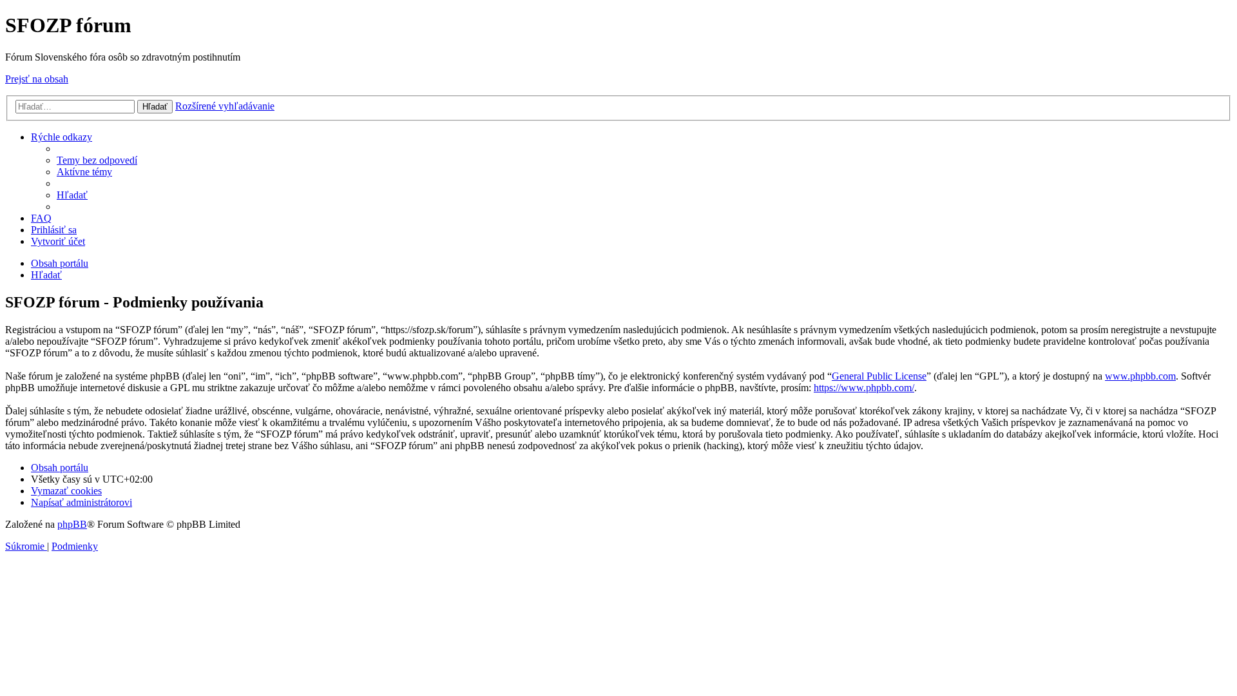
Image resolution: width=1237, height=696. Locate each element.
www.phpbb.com (1140, 376)
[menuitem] (97, 160)
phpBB (72, 524)
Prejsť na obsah (36, 78)
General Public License (879, 376)
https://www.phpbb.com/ (864, 387)
